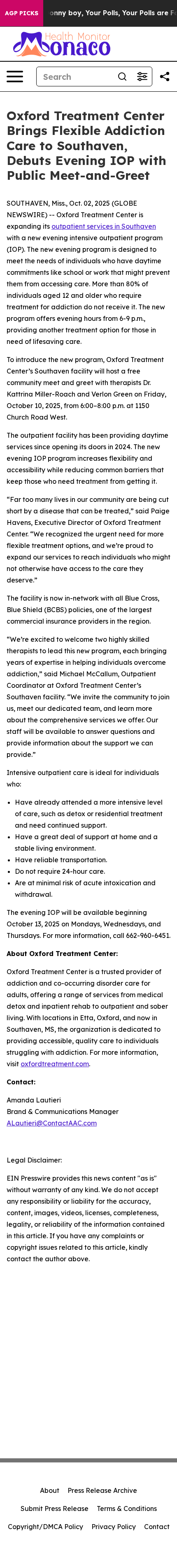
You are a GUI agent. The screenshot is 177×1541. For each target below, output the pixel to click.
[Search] (122, 76)
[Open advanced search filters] (142, 76)
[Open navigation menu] (15, 76)
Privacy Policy (113, 1526)
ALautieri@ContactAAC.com (52, 1123)
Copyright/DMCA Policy (45, 1526)
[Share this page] (164, 76)
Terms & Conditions (127, 1508)
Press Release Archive (102, 1490)
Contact (157, 1526)
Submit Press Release (54, 1508)
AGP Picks (21, 13)
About (49, 1490)
